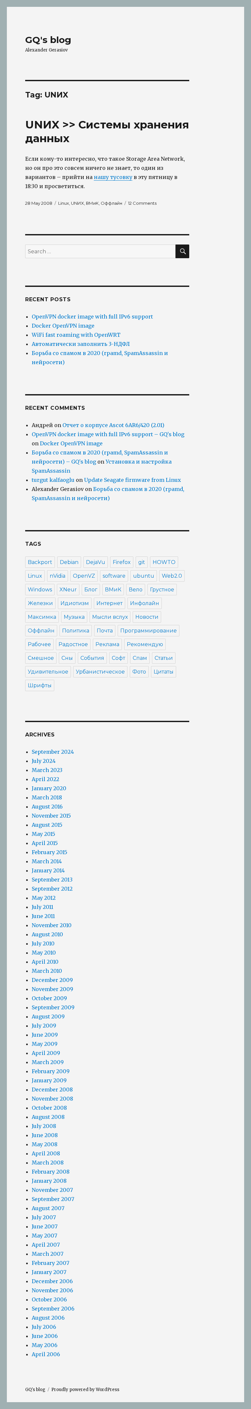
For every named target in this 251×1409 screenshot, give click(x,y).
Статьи (164, 658)
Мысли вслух (110, 617)
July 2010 (43, 943)
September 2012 (52, 888)
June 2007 (45, 1226)
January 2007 (49, 1272)
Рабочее (39, 644)
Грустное (162, 589)
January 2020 (49, 788)
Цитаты (164, 672)
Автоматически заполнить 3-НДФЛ (81, 344)
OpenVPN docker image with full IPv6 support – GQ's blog (108, 434)
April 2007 (46, 1244)
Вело (135, 589)
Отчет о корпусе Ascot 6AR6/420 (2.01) (113, 425)
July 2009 (44, 1025)
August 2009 (48, 1016)
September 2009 (53, 1007)
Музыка (74, 617)
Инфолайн (144, 603)
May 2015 (43, 834)
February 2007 (50, 1263)
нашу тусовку (113, 177)
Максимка (42, 617)
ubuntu (143, 576)
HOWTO (164, 562)
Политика (75, 631)
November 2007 (52, 1190)
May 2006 (45, 1345)
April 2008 (46, 1153)
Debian (69, 562)
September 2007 (53, 1199)
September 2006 (53, 1308)
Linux (63, 203)
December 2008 (52, 1089)
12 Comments (142, 203)
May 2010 (44, 952)
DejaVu (95, 562)
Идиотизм (74, 603)
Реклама (107, 644)
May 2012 (44, 898)
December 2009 (52, 980)
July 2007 (44, 1217)
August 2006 (48, 1317)
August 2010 (47, 934)
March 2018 (47, 797)
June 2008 (45, 1135)
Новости (147, 617)
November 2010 (52, 925)
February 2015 (49, 852)
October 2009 (49, 998)
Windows (40, 589)
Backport (40, 562)
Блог (90, 589)
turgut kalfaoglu (53, 480)
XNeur (68, 589)
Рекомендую (145, 644)
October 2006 (49, 1299)
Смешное (41, 658)
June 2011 (43, 916)
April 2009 (46, 1053)
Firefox (122, 562)
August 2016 (47, 806)
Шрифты (40, 685)
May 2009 (45, 1044)
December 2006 (52, 1281)
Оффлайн (111, 203)
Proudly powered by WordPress (85, 1389)
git (141, 562)
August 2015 (47, 825)
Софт (118, 658)
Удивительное (48, 672)
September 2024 (53, 752)
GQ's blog (48, 39)
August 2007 (48, 1208)
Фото (139, 672)
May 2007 (44, 1235)
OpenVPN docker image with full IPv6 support (92, 316)
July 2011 (42, 907)
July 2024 (44, 761)
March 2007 (47, 1254)
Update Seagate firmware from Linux (132, 480)
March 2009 (48, 1062)
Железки (40, 603)
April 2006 (46, 1354)
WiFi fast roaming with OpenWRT (76, 335)
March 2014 (47, 861)
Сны (67, 658)
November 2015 (51, 815)
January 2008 (49, 1181)
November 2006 (52, 1290)
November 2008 (52, 1098)
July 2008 (44, 1126)
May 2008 (45, 1144)
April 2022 (45, 779)
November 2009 (52, 989)
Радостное (73, 644)
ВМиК (92, 203)
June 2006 (45, 1336)
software (114, 576)
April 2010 (45, 961)
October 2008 (49, 1108)
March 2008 (48, 1162)
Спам (140, 658)
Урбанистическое (100, 672)
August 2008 (48, 1117)
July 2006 (44, 1327)
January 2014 (48, 870)
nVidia (57, 576)
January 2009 (49, 1080)
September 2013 (52, 879)
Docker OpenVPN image (63, 325)
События (92, 658)
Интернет (109, 603)
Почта (105, 631)
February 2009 (51, 1071)
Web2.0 (172, 576)
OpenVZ (84, 576)
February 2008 (51, 1171)
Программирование (148, 631)
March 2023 (47, 770)
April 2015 (45, 843)
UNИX (77, 203)
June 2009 (45, 1034)
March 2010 (47, 971)
